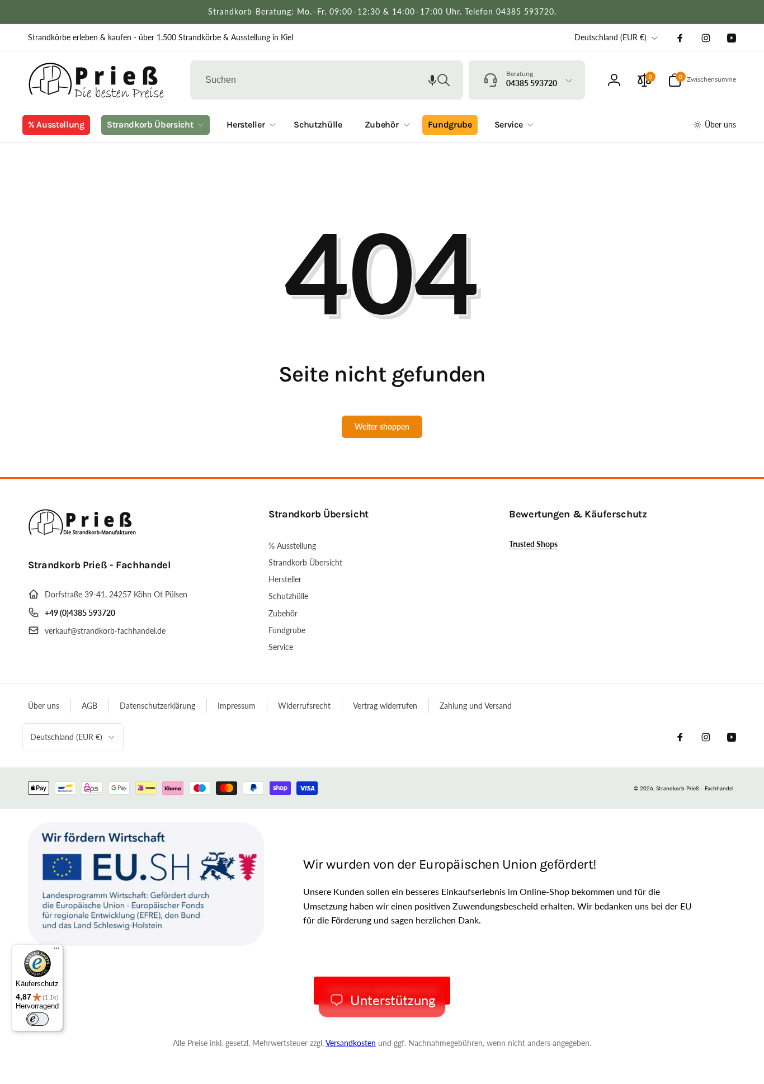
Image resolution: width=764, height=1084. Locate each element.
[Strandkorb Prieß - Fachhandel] (84, 534)
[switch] (37, 1019)
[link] (160, 37)
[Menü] (56, 951)
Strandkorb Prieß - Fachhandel (694, 788)
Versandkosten (351, 1043)
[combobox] (326, 80)
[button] (432, 80)
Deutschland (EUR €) (610, 37)
